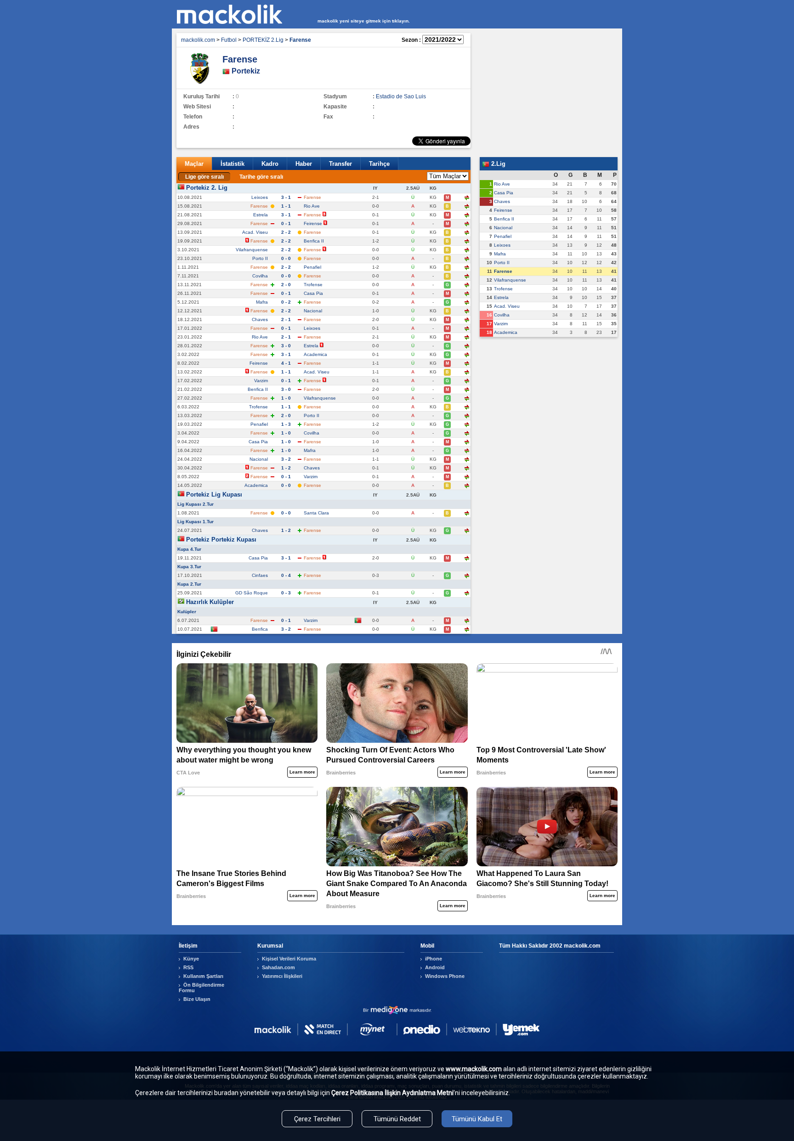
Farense (503, 271)
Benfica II (314, 240)
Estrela (260, 214)
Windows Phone (445, 976)
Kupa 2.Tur (189, 584)
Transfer (340, 163)
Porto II (260, 258)
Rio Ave (312, 206)
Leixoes (259, 197)
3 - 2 (286, 459)
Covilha (260, 275)
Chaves (260, 319)
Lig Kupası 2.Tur (195, 504)
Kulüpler (186, 611)
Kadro (269, 163)
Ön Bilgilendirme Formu (201, 987)
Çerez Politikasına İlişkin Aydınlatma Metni (392, 1092)
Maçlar (194, 163)
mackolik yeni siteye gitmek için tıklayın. (364, 20)
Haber (303, 163)
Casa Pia (313, 293)
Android (435, 967)
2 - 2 (286, 232)
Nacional (313, 310)
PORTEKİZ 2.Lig (263, 40)
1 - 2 (286, 467)
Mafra (262, 302)
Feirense (313, 223)
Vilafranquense (252, 249)
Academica (315, 354)
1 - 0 (286, 398)
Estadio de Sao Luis (401, 96)
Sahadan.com (278, 967)
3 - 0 (286, 345)
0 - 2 (286, 302)
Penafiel (312, 267)
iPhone (433, 958)
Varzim (261, 380)
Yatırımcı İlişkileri (282, 976)
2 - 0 (286, 284)
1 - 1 (286, 206)
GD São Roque (251, 592)
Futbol (229, 40)
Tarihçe (379, 163)
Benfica (260, 629)
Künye (191, 958)
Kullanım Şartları (203, 976)
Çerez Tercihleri (317, 1119)
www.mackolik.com (474, 1069)
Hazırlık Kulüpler (210, 602)
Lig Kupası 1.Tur (195, 521)
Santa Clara (316, 512)
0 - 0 (286, 258)
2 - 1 (286, 319)
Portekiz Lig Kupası (214, 494)
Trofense (313, 284)
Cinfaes (260, 575)
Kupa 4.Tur (189, 549)
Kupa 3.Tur (189, 566)
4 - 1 (286, 363)
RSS (188, 967)
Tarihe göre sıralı (261, 177)
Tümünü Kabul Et (477, 1119)
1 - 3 (286, 424)
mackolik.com (198, 40)
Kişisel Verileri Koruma (289, 958)
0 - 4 (286, 575)
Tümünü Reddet (397, 1119)
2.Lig (497, 163)
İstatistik (232, 163)
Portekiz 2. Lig (206, 187)
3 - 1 (286, 197)
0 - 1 (286, 223)
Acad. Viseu (255, 232)
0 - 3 (286, 592)
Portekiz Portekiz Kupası (221, 539)
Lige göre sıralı (204, 177)
